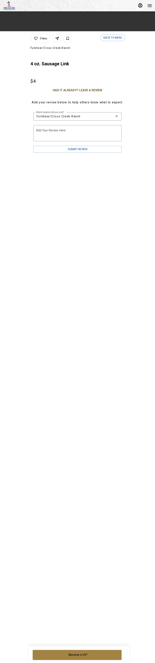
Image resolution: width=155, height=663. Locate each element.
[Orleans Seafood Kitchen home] (20, 5)
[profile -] (140, 5)
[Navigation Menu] (150, 5)
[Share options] (57, 38)
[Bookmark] (68, 38)
